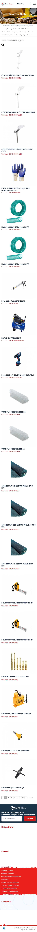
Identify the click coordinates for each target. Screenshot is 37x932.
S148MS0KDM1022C (15, 154)
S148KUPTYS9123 (14, 452)
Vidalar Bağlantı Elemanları (27, 32)
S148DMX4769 (13, 679)
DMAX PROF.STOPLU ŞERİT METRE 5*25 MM (17, 603)
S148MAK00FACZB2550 (16, 341)
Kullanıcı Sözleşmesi (8, 905)
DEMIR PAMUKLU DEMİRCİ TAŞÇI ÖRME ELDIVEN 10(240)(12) (15, 189)
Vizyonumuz (5, 860)
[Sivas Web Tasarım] (4, 928)
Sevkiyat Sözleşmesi (8, 917)
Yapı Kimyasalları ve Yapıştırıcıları (24, 25)
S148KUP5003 (13, 304)
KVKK (4, 914)
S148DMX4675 (13, 716)
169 (23, 798)
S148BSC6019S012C (15, 378)
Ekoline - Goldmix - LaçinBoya (10, 32)
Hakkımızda (5, 855)
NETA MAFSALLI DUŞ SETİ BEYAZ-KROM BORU (18, 112)
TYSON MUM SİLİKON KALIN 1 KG (13, 412)
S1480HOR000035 (14, 267)
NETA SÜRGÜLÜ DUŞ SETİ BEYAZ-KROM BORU (17, 75)
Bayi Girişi (21, 4)
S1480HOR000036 (14, 230)
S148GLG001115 (14, 530)
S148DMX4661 (13, 753)
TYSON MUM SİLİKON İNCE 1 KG (13, 449)
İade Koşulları (6, 920)
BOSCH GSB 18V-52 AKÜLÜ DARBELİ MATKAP (17, 375)
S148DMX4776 (13, 642)
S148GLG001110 (14, 569)
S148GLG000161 (14, 491)
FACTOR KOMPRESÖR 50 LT (11, 338)
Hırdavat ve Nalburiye (8, 873)
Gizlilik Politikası (7, 908)
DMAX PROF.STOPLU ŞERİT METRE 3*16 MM (17, 640)
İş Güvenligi (9, 29)
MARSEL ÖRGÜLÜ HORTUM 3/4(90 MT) (15, 264)
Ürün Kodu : (4, 78)
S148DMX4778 (13, 606)
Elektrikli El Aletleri (8, 25)
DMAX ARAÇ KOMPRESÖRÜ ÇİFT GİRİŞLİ (16, 714)
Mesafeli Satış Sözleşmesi (9, 911)
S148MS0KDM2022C (15, 115)
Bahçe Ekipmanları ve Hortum (27, 35)
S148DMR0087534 (14, 193)
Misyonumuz (6, 857)
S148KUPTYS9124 (14, 415)
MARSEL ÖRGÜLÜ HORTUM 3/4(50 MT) (15, 227)
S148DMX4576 (13, 790)
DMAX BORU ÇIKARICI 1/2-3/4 (12, 788)
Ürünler (14, 18)
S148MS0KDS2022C (15, 78)
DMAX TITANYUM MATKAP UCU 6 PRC (15, 677)
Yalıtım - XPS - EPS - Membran (21, 29)
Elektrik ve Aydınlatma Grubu (10, 35)
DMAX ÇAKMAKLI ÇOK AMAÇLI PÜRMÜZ (15, 751)
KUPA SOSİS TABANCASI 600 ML (13, 301)
